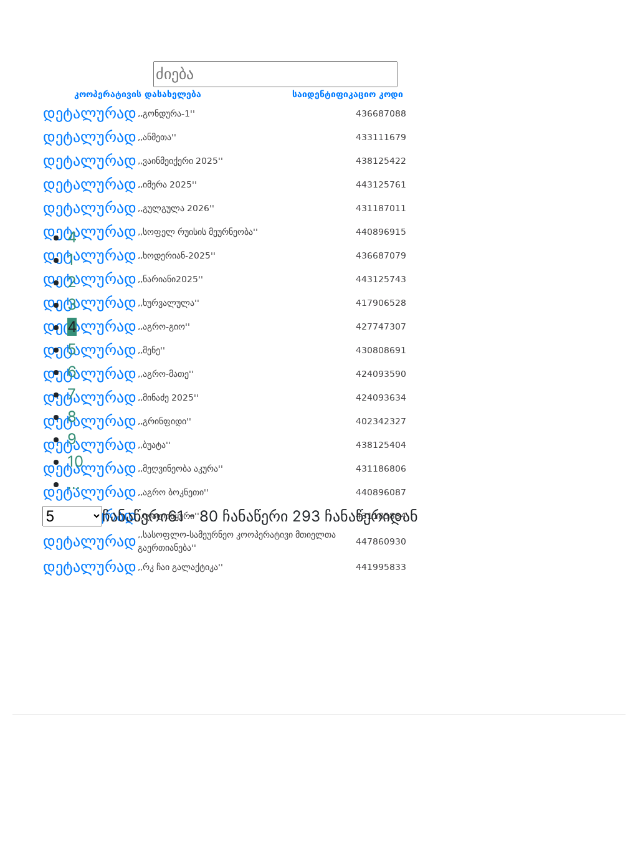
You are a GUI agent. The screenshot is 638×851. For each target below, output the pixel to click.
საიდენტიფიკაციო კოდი (347, 94)
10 (75, 461)
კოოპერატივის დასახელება (137, 94)
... (73, 484)
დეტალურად (89, 113)
